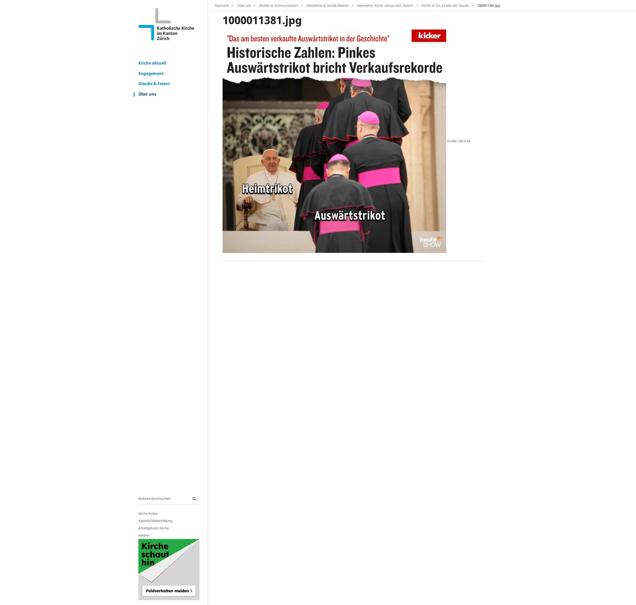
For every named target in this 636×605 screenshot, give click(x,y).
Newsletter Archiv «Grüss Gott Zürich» (385, 5)
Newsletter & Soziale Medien (328, 5)
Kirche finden (148, 513)
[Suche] (195, 499)
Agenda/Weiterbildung (155, 520)
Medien (144, 535)
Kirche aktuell (152, 63)
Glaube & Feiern (154, 83)
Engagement (151, 73)
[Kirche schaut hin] (168, 569)
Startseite (222, 5)
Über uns (147, 94)
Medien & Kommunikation (278, 5)
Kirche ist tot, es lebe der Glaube (445, 5)
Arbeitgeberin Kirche (153, 528)
